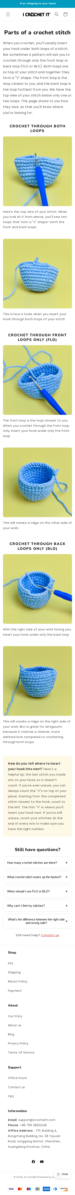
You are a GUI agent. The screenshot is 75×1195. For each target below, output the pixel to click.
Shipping (14, 972)
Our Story (15, 1016)
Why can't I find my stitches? (26, 905)
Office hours (17, 1078)
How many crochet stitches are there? (32, 862)
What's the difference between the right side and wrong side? (36, 921)
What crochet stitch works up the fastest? (34, 877)
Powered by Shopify (49, 1177)
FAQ (11, 1096)
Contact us (50, 935)
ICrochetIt (30, 1177)
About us (14, 1025)
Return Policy (18, 981)
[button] (8, 14)
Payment (15, 991)
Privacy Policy (18, 1043)
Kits (10, 963)
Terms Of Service (21, 1052)
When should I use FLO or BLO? (28, 891)
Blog (11, 1034)
